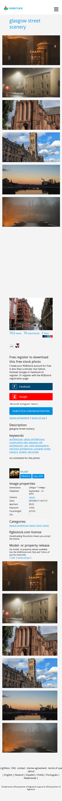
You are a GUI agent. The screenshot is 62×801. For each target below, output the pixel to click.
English (8, 774)
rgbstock (16, 8)
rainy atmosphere (38, 445)
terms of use (23, 557)
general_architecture (19, 525)
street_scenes (42, 525)
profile (25, 476)
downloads (34, 333)
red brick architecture (21, 448)
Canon (32, 497)
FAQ (13, 557)
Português (52, 774)
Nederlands (30, 778)
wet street (33, 452)
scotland (38, 448)
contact (21, 768)
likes (46, 333)
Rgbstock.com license (25, 532)
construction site (18, 442)
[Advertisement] (31, 264)
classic (32, 525)
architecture (15, 439)
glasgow (33, 442)
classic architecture (34, 439)
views (18, 333)
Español (30, 774)
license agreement (37, 768)
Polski (40, 774)
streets (23, 452)
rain (26, 445)
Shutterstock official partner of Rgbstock (18, 786)
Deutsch (19, 774)
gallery (38, 476)
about (31, 771)
